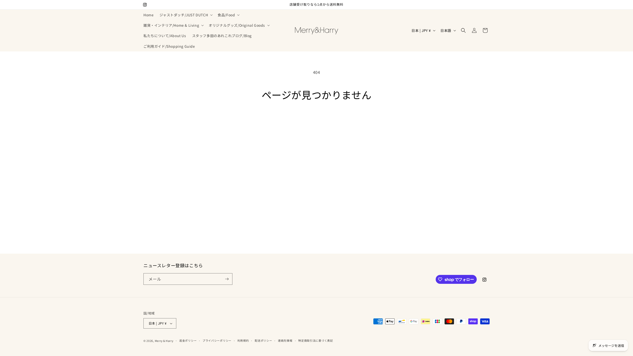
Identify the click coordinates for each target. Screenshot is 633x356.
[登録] (226, 279)
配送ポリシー (263, 340)
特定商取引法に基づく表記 (315, 340)
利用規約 (243, 340)
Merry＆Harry (164, 341)
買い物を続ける (316, 119)
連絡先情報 (285, 340)
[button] (186, 15)
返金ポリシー (188, 340)
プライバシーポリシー (217, 340)
